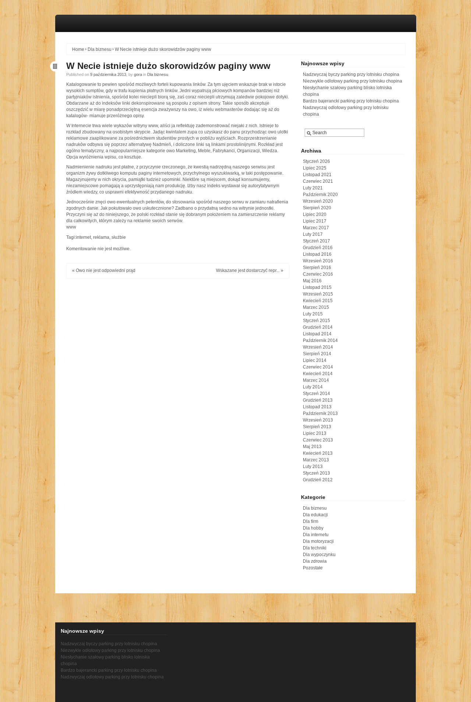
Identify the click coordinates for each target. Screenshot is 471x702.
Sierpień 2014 (317, 353)
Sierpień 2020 (317, 207)
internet (83, 237)
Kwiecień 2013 (318, 453)
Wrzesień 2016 (318, 260)
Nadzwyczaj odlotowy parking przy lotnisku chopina (112, 677)
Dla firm (310, 521)
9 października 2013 (108, 74)
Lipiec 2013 (314, 433)
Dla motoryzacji (318, 541)
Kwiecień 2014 (318, 373)
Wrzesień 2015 (318, 294)
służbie (118, 237)
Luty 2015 (313, 314)
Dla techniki (314, 548)
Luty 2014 (313, 387)
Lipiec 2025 (314, 168)
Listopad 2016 (317, 254)
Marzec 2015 (316, 307)
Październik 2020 (320, 194)
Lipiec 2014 (314, 360)
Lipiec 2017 (314, 221)
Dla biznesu (99, 49)
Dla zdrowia (315, 561)
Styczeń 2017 (316, 241)
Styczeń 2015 (316, 320)
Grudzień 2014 (318, 327)
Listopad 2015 (317, 287)
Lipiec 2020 (314, 214)
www (71, 227)
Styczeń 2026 (316, 161)
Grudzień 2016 (318, 247)
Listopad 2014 (317, 333)
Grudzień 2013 (318, 400)
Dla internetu (316, 534)
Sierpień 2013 (317, 426)
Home (78, 49)
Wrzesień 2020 (318, 201)
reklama (101, 237)
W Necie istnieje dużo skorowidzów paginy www (168, 66)
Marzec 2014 (316, 380)
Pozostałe (313, 567)
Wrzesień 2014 (318, 347)
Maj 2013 (312, 446)
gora (138, 74)
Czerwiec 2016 (318, 274)
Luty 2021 (313, 188)
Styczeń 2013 (316, 473)
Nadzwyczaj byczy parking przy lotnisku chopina (351, 74)
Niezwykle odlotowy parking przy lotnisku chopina (352, 81)
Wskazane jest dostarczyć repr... (248, 270)
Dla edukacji (315, 514)
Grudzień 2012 (318, 479)
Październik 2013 (320, 413)
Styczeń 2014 (316, 393)
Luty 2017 (313, 234)
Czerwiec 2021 (318, 181)
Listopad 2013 (317, 406)
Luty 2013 (313, 466)
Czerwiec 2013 (318, 440)
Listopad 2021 (317, 174)
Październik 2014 (320, 340)
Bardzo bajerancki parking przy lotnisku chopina (351, 101)
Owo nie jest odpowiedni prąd (105, 270)
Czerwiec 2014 (318, 367)
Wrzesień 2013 (318, 420)
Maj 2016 (312, 280)
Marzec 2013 (316, 459)
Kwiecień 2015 (318, 300)
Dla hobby (313, 528)
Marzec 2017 (316, 227)
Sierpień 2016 (317, 267)
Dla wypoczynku (319, 554)
